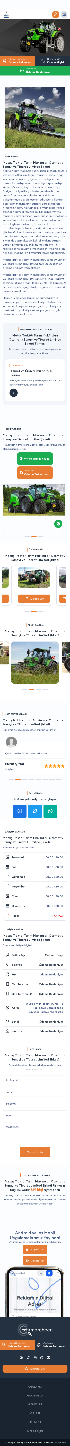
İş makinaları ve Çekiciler (52, 1199)
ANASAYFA (35, 1386)
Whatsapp (55, 1345)
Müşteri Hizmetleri (20, 1345)
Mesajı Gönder (35, 1152)
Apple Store (37, 1249)
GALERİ (35, 1413)
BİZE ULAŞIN (35, 1431)
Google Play (38, 1260)
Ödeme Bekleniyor (51, 964)
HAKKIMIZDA (35, 1395)
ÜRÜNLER (35, 1422)
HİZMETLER (35, 1404)
